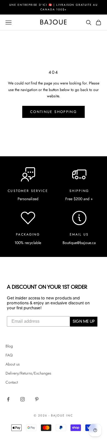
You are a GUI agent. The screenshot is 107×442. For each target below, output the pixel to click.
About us (12, 364)
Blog (9, 346)
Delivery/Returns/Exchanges (28, 373)
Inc (69, 415)
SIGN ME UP (84, 322)
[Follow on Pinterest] (37, 399)
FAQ (9, 355)
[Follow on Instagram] (22, 399)
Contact (11, 382)
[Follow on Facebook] (8, 399)
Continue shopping (53, 111)
